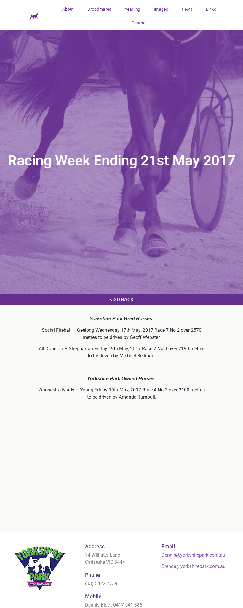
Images (161, 9)
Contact (139, 22)
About (68, 9)
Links (211, 9)
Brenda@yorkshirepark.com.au (194, 566)
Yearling (132, 9)
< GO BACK (121, 299)
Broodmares (99, 9)
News (187, 9)
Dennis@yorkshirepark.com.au (193, 555)
